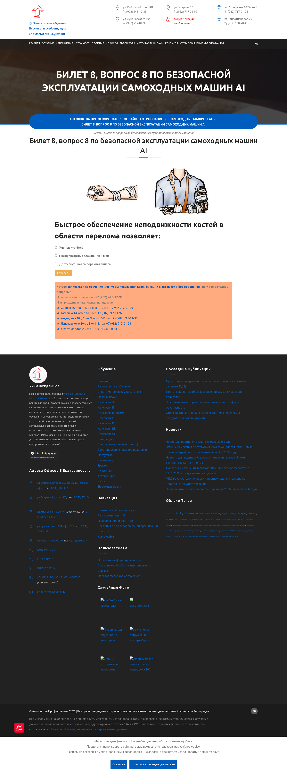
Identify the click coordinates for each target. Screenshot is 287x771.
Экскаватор (106, 460)
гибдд (213, 519)
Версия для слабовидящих (47, 28)
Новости (112, 43)
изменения (205, 513)
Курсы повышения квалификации (202, 43)
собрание (226, 514)
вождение (235, 514)
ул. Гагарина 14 (183, 7)
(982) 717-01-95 (237, 11)
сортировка (249, 519)
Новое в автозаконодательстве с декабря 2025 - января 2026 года (211, 489)
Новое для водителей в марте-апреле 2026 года (198, 441)
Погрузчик (105, 455)
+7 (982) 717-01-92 (110, 313)
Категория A (106, 402)
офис (182, 536)
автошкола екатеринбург (202, 525)
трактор (206, 519)
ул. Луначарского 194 (137, 18)
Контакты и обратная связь (116, 510)
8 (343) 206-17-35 (60, 488)
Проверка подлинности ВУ (116, 521)
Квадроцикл (106, 439)
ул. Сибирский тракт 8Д (138, 7)
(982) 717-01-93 (136, 23)
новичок (235, 536)
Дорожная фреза (109, 486)
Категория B (106, 407)
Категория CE (107, 434)
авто (242, 519)
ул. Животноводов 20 (238, 18)
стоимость (182, 519)
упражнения (171, 519)
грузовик (180, 531)
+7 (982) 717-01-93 (118, 323)
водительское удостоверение (228, 525)
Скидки (103, 381)
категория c (225, 531)
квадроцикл (211, 531)
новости (168, 525)
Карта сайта (106, 536)
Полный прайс (107, 397)
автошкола (169, 514)
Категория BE (107, 428)
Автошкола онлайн (150, 43)
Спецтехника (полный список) (118, 444)
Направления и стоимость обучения (80, 43)
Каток (102, 481)
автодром (193, 519)
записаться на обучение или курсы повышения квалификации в (134, 286)
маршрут (214, 525)
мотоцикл (252, 514)
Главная (34, 43)
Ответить (63, 273)
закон (204, 531)
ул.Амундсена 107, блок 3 (52, 511)
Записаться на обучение (49, 23)
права (243, 514)
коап (217, 531)
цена (178, 536)
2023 (173, 536)
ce (186, 536)
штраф (237, 519)
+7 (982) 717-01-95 (125, 318)
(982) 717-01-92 (186, 11)
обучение (191, 513)
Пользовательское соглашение (119, 576)
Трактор (103, 465)
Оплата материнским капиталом (119, 392)
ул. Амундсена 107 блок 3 (241, 7)
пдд (178, 512)
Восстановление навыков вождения (122, 449)
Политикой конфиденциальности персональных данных (89, 729)
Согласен (118, 764)
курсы (218, 519)
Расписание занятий (111, 515)
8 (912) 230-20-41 (79, 540)
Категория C (106, 418)
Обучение (48, 43)
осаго (184, 525)
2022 (224, 519)
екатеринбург (226, 536)
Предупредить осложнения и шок (84, 256)
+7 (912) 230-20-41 (104, 329)
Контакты (171, 43)
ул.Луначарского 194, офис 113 (55, 526)
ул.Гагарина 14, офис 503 (51, 497)
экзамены (196, 531)
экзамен (216, 514)
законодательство (215, 536)
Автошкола (127, 43)
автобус (250, 531)
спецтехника (177, 525)
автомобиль (188, 531)
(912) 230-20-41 (237, 23)
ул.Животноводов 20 (50, 540)
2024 (168, 536)
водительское (193, 536)
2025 (232, 531)
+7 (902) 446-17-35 (69, 577)
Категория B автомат (112, 413)
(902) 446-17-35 (136, 11)
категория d (203, 536)
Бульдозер (105, 471)
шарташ (189, 525)
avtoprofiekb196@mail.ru (48, 34)
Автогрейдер (106, 476)
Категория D (106, 423)
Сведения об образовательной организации (128, 526)
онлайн (200, 519)
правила (242, 525)
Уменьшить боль (71, 247)
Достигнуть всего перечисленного (85, 264)
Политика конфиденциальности (119, 560)
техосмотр (230, 519)
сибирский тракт (240, 531)
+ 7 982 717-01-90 (121, 308)
